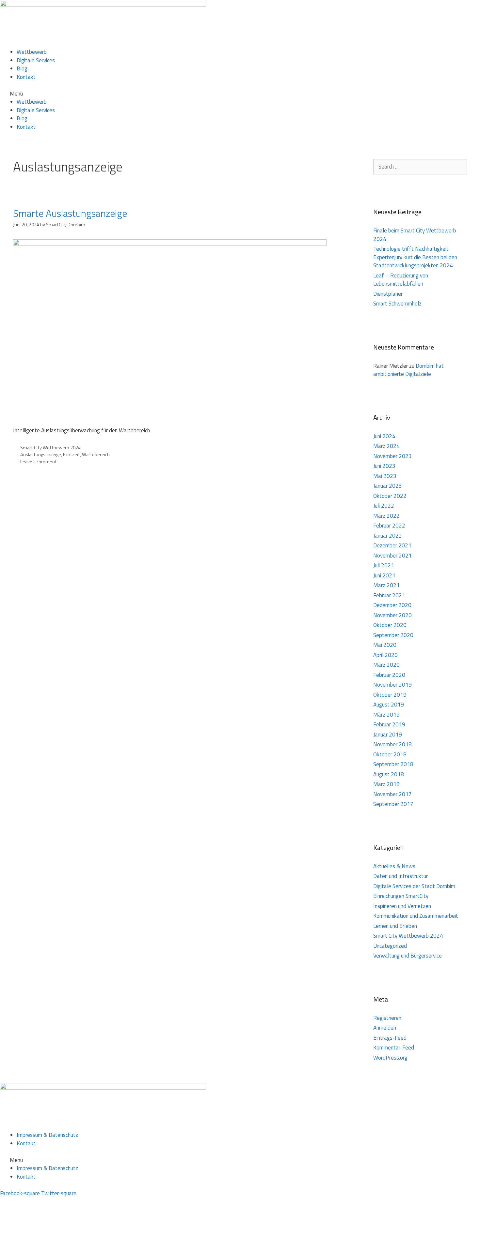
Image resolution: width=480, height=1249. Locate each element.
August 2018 (388, 774)
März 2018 (386, 784)
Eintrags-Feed (390, 1037)
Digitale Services (36, 60)
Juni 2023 (384, 466)
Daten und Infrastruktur (400, 876)
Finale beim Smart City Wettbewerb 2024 (414, 234)
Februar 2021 (389, 595)
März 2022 (386, 516)
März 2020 (386, 665)
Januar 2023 (387, 486)
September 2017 (393, 804)
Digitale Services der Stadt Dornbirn (414, 886)
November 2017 (392, 794)
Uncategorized (390, 946)
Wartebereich (96, 454)
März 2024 (386, 446)
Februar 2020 (389, 675)
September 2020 (393, 635)
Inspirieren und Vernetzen (402, 906)
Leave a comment (38, 461)
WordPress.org (390, 1057)
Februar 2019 (389, 724)
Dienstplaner (388, 294)
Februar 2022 (389, 525)
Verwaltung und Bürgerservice (407, 955)
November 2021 (392, 555)
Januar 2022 (387, 535)
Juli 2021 (383, 565)
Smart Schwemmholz (397, 303)
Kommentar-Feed (393, 1047)
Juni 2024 (384, 436)
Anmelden (384, 1027)
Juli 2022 (383, 505)
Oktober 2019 (390, 695)
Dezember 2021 (392, 545)
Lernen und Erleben (395, 926)
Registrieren (387, 1018)
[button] (240, 94)
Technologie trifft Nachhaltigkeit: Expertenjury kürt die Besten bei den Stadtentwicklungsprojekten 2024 (415, 257)
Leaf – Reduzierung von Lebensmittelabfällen (400, 279)
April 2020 (385, 655)
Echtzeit (71, 454)
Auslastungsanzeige (40, 454)
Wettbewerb (32, 52)
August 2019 (388, 704)
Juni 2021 (384, 575)
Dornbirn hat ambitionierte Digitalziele (408, 370)
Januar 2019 (387, 734)
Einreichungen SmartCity (400, 896)
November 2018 (392, 744)
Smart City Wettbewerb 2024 (50, 447)
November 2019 (392, 684)
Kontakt (26, 77)
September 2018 (393, 764)
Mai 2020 (384, 645)
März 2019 (386, 714)
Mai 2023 (384, 476)
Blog (22, 68)
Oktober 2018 (390, 754)
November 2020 (392, 615)
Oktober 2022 (390, 496)
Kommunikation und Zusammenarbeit (415, 916)
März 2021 (386, 585)
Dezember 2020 (392, 605)
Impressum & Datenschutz (47, 1135)
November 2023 (392, 456)
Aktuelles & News (394, 866)
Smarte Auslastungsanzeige (70, 213)
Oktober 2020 (390, 625)
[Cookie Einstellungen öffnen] (49, 1244)
